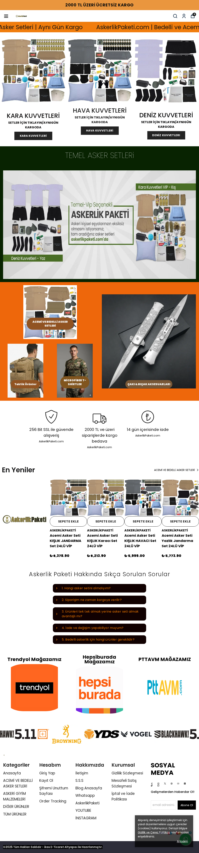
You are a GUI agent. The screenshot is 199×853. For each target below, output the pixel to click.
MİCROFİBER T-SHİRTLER (75, 382)
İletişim (81, 773)
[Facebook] (152, 784)
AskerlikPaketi (87, 803)
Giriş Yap (47, 773)
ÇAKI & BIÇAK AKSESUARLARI (148, 384)
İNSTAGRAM (85, 818)
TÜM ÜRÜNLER (14, 814)
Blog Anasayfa (88, 788)
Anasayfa (12, 773)
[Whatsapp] (158, 785)
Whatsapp (85, 795)
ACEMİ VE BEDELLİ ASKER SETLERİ (50, 324)
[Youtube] (178, 784)
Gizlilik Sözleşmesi (127, 773)
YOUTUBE (83, 810)
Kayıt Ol (46, 780)
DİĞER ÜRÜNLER (16, 806)
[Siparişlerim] (184, 16)
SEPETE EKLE (68, 521)
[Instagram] (158, 784)
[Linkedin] (185, 784)
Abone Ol (187, 805)
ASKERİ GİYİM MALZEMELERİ (14, 796)
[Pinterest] (172, 784)
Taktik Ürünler (25, 384)
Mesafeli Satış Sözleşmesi (124, 783)
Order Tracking (52, 801)
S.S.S (79, 780)
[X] (165, 784)
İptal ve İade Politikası (123, 796)
